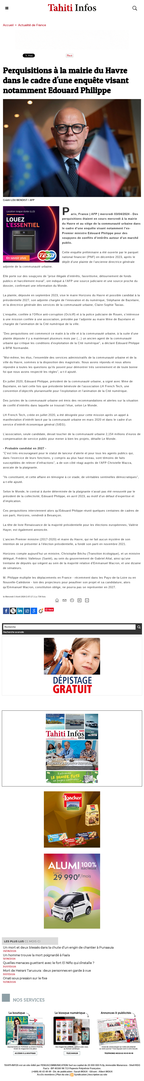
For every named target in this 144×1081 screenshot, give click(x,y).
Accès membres (46, 1074)
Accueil (8, 25)
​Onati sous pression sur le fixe (25, 978)
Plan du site (62, 1074)
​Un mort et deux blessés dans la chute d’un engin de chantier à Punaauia (58, 947)
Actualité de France (32, 25)
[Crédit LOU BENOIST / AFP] (72, 100)
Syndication (80, 1074)
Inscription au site (97, 1074)
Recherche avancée (13, 632)
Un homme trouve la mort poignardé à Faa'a (36, 955)
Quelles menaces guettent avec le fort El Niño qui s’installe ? (48, 963)
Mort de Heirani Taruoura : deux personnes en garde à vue (47, 970)
